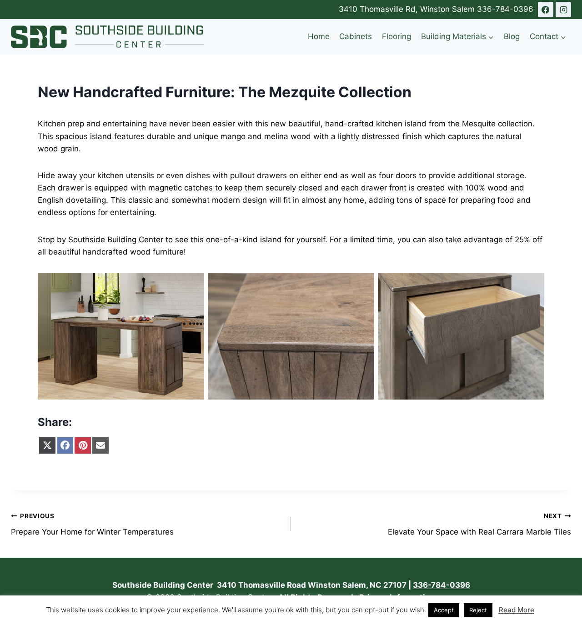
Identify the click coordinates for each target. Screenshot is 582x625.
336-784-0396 (505, 9)
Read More (516, 609)
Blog (512, 36)
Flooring (396, 36)
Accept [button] (444, 610)
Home (319, 36)
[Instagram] (563, 9)
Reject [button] (478, 610)
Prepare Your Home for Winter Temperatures (92, 524)
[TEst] (545, 9)
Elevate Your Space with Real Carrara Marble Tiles (479, 524)
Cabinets (355, 36)
